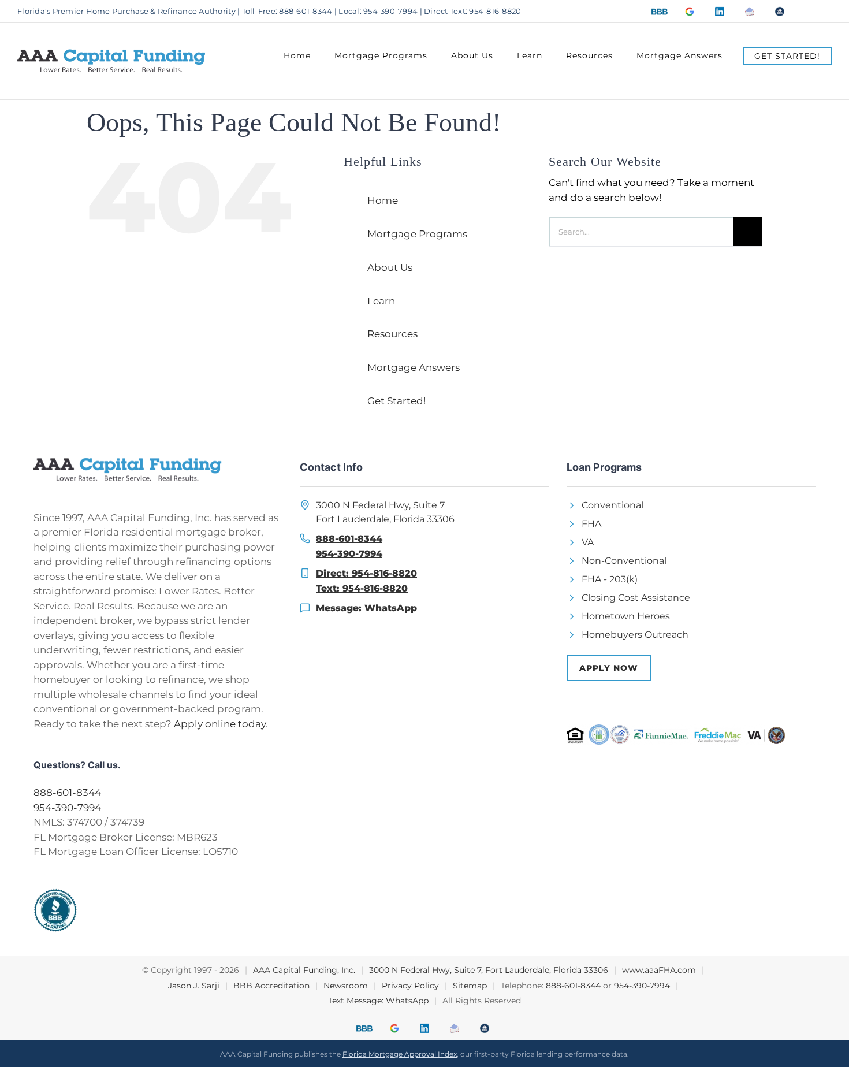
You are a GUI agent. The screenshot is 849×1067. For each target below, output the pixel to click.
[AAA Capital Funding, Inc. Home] (157, 468)
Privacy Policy (410, 984)
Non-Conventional (624, 560)
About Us (389, 266)
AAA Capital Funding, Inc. (304, 969)
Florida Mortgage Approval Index (399, 1053)
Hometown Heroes (626, 615)
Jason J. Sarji (193, 984)
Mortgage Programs (417, 233)
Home (382, 200)
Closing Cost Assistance (636, 597)
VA (588, 541)
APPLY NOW (608, 667)
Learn (381, 300)
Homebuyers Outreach (635, 634)
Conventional (612, 504)
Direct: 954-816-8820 (366, 572)
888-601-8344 (67, 792)
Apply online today (220, 723)
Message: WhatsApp (366, 607)
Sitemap (470, 984)
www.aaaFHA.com (659, 969)
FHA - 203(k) (610, 578)
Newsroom (345, 984)
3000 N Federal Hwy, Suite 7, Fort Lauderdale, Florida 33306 (488, 969)
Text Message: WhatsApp (378, 1000)
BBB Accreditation (271, 984)
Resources (392, 333)
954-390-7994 (67, 807)
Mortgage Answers (413, 367)
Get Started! (396, 400)
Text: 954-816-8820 (362, 587)
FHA (591, 523)
